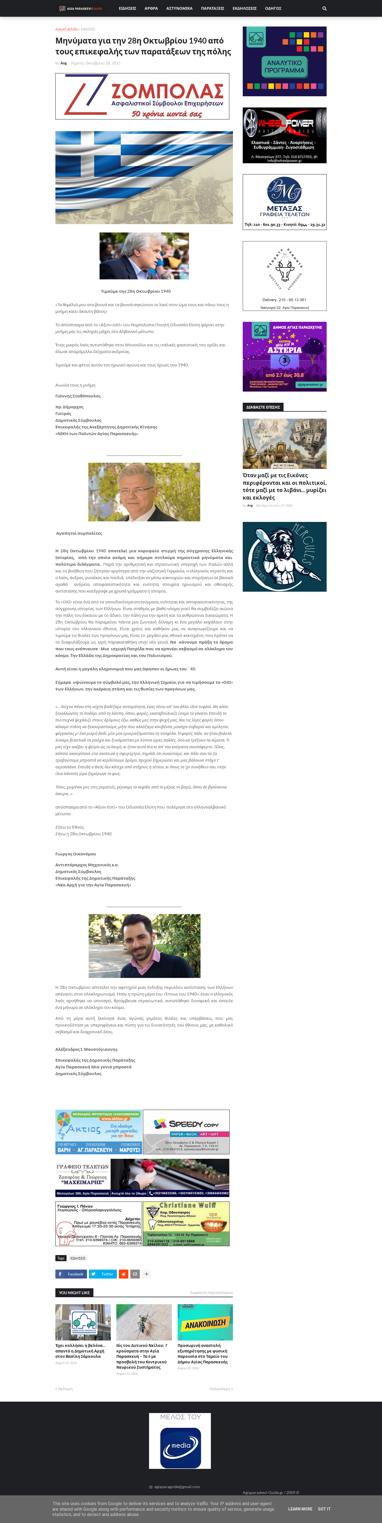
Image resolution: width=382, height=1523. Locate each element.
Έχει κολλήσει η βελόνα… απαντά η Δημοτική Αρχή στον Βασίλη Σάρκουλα (80, 1351)
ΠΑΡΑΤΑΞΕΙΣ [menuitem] (212, 8)
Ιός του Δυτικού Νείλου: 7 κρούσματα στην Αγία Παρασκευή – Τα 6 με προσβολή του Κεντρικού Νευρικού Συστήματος (141, 1356)
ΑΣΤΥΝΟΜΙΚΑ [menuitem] (179, 8)
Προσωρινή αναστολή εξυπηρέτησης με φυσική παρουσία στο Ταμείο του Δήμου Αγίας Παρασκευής (203, 1353)
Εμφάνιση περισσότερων (211, 1292)
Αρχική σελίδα (66, 29)
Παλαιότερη (219, 1389)
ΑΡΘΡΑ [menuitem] (151, 8)
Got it (324, 1509)
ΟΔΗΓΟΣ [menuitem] (273, 8)
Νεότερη (65, 1389)
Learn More (300, 1509)
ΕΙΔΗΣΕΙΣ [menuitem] (127, 8)
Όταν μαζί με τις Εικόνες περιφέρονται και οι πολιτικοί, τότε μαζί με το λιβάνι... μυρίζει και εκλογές (285, 486)
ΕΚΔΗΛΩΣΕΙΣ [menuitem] (245, 8)
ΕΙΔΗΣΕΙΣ (88, 29)
